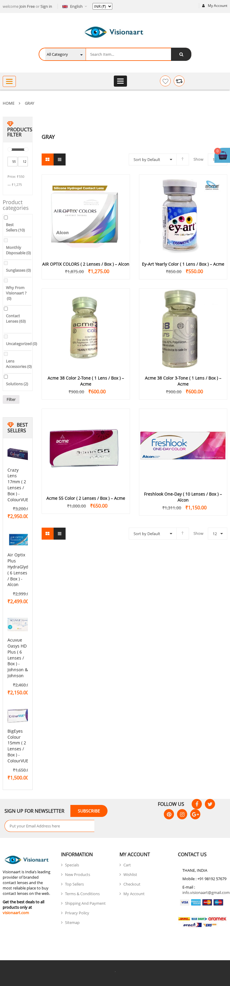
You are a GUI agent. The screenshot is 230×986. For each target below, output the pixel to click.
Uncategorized (21, 343)
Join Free (27, 6)
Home (8, 103)
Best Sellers (15, 227)
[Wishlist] (165, 81)
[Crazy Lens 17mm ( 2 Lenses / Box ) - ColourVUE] (19, 455)
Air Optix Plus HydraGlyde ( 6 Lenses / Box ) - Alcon (19, 569)
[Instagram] (182, 814)
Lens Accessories (19, 363)
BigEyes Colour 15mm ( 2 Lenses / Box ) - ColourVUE (17, 746)
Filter (11, 399)
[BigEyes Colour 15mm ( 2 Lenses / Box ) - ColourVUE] (19, 716)
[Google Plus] (195, 814)
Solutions (17, 383)
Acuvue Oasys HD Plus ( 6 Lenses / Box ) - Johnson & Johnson (17, 657)
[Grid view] (48, 159)
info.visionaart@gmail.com (206, 892)
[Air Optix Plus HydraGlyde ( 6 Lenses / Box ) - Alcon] (19, 540)
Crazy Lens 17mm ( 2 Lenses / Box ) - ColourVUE (17, 484)
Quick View (85, 203)
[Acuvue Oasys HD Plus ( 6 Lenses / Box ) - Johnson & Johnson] (19, 625)
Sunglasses (18, 270)
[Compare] (179, 81)
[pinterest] (169, 814)
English (76, 6)
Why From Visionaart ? (16, 293)
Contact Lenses (16, 318)
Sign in (46, 6)
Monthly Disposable (18, 250)
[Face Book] (197, 804)
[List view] (60, 159)
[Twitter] (210, 804)
